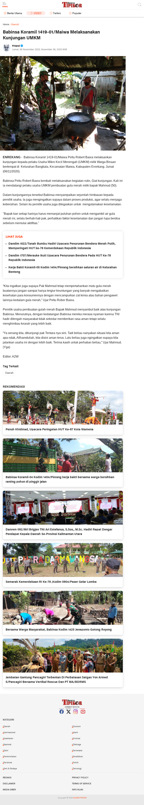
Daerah (9, 373)
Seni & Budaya (10, 769)
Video (37, 13)
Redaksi (7, 778)
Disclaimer (9, 784)
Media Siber (9, 790)
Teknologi (77, 769)
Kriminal (76, 738)
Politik (76, 763)
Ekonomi (77, 726)
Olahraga (77, 744)
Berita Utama (14, 13)
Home (6, 24)
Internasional (9, 732)
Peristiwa (7, 763)
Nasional (7, 744)
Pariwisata (77, 750)
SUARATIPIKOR (79, 798)
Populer (76, 13)
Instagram (75, 716)
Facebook (61, 716)
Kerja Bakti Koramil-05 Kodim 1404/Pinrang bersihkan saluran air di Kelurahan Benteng (62, 270)
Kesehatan (8, 738)
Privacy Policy (80, 778)
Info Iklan (77, 790)
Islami (75, 732)
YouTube (82, 716)
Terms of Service (81, 784)
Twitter (68, 716)
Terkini (57, 13)
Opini (5, 750)
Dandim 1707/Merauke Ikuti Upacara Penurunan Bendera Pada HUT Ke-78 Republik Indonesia (59, 258)
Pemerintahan (9, 757)
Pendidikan (78, 757)
